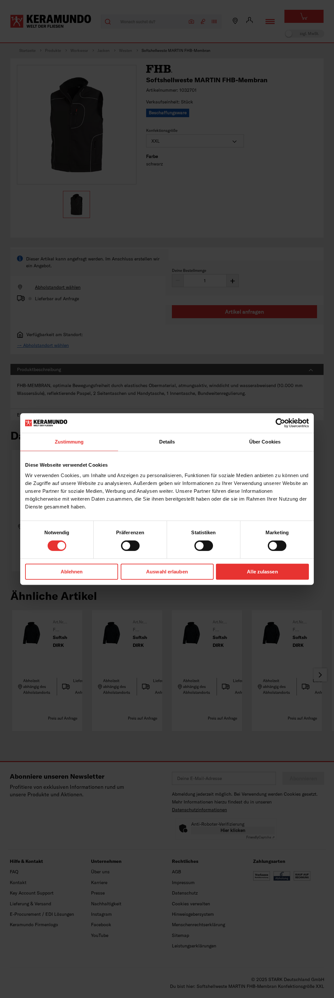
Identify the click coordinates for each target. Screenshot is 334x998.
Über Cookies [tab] (265, 441)
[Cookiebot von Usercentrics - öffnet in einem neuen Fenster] (280, 423)
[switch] (130, 545)
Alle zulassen (262, 571)
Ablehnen (72, 571)
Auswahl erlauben (167, 571)
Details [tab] (167, 441)
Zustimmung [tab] (69, 441)
